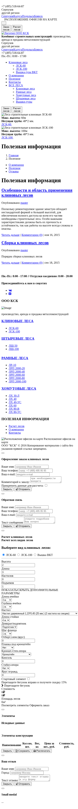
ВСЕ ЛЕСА (16, 85)
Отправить (24, 489)
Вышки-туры (24, 101)
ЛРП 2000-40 (17, 371)
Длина (5, 568)
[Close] (2, 453)
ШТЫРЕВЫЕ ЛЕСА (17, 338)
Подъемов (7, 582)
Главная (13, 155)
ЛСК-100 (21, 68)
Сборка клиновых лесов (25, 242)
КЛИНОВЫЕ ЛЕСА (17, 321)
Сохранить (24, 751)
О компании (16, 75)
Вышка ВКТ (45, 554)
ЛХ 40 (12, 398)
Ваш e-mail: (8, 474)
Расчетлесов (17, 28)
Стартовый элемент (14, 679)
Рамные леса (23, 91)
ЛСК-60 (21, 65)
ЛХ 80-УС (15, 412)
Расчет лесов (16, 426)
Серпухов (7, 16)
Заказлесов (6, 28)
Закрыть (7, 489)
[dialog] (38, 470)
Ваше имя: (7, 466)
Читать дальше (10, 234)
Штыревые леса (25, 98)
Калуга (17, 16)
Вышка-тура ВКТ (27, 72)
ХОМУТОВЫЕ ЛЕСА (18, 388)
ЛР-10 (12, 365)
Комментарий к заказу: (15, 482)
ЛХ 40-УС (15, 402)
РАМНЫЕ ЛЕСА (14, 358)
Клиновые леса (18, 62)
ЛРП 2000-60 (17, 374)
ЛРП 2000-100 (17, 381)
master (24, 202)
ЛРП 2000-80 (17, 378)
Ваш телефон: (9, 470)
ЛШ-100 (14, 348)
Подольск (28, 16)
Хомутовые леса (26, 95)
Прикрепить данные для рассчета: (22, 485)
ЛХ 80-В (14, 408)
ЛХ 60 (12, 405)
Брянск (38, 16)
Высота (6, 561)
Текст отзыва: (9, 780)
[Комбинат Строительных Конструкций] (15, 33)
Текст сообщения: (12, 522)
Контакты (15, 82)
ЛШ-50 (13, 345)
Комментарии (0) (32, 234)
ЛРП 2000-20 (17, 368)
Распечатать (43, 751)
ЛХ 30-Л (14, 395)
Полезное (14, 78)
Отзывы (14, 171)
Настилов (7, 575)
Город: (5, 772)
